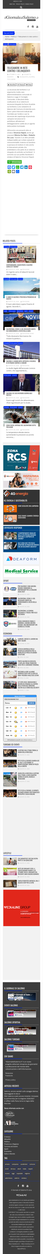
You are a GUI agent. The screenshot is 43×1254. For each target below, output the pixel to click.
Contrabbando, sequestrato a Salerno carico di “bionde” (19, 266)
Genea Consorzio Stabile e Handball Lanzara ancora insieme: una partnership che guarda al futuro (27, 624)
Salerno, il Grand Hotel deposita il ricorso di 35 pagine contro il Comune (21, 362)
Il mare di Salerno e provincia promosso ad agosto (21, 298)
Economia (7, 633)
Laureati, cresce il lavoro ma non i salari (28, 640)
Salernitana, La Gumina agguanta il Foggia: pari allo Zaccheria (27, 612)
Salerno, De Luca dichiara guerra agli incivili (19, 394)
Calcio (5, 311)
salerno (32, 77)
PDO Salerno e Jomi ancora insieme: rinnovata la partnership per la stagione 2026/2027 (27, 589)
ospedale (20, 1173)
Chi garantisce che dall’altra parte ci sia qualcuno (28, 859)
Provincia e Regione (11, 1144)
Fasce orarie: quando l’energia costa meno (28, 516)
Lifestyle (7, 853)
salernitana (8, 1178)
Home (7, 37)
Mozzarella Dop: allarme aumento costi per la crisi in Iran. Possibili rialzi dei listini (28, 673)
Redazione (25, 269)
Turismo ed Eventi (11, 744)
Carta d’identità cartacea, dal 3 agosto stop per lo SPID (28, 882)
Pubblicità (9, 1076)
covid (6, 1169)
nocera (7, 1173)
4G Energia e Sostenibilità (15, 500)
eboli (19, 1169)
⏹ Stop (29, 84)
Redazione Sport (28, 333)
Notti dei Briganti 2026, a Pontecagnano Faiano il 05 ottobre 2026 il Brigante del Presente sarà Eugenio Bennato (28, 871)
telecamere (11, 79)
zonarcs (20, 279)
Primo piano (12, 44)
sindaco (24, 1178)
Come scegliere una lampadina (28, 506)
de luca (13, 1169)
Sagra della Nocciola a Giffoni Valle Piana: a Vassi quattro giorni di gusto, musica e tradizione (28, 776)
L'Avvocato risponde (13, 527)
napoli (30, 1169)
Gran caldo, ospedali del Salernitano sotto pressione (21, 426)
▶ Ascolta (11, 84)
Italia (24, 1169)
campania (15, 1164)
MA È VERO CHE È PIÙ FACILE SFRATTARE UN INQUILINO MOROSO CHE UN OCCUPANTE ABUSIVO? (28, 545)
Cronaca (6, 247)
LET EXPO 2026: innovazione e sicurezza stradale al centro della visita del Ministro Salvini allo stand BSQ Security (28, 685)
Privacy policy (10, 1080)
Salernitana (20, 311)
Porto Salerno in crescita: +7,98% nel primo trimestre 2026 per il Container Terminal (28, 663)
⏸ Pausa (20, 84)
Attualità (6, 279)
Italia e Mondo (9, 1154)
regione (27, 1173)
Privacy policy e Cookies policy (25, 4)
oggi (13, 1173)
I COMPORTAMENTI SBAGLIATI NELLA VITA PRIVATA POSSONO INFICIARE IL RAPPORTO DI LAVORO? (27, 536)
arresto (7, 1164)
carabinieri (24, 1164)
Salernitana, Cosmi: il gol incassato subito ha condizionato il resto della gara (21, 330)
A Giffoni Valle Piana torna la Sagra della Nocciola (28, 751)
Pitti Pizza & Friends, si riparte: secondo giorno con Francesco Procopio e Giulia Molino (28, 792)
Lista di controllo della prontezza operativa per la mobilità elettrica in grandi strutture (27, 652)
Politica (13, 37)
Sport (26, 311)
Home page (12, 4)
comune (32, 1164)
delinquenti (23, 77)
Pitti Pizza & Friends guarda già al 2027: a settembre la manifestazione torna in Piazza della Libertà (28, 763)
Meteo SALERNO (20, 696)
